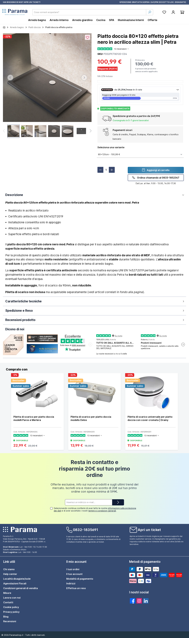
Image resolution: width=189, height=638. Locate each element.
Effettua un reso (76, 588)
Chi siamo (9, 569)
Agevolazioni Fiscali (14, 583)
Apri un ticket (149, 530)
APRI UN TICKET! (32, 2)
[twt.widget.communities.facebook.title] (132, 601)
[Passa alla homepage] (14, 12)
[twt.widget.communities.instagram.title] (139, 601)
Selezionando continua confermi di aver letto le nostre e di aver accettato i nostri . (95, 509)
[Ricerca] (149, 12)
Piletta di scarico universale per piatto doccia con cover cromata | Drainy (150, 418)
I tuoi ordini (72, 569)
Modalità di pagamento (79, 578)
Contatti (8, 602)
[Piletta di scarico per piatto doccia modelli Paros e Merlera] (37, 393)
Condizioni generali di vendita (20, 588)
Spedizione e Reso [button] (19, 310)
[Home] (4, 27)
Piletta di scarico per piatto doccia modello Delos (91, 418)
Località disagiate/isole (17, 578)
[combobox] (89, 12)
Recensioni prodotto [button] (20, 320)
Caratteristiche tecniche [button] (23, 301)
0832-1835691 (85, 530)
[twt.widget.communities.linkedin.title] (145, 601)
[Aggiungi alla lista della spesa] (87, 37)
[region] (47, 86)
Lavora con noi (12, 597)
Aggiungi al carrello (158, 170)
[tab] (94, 369)
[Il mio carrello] (182, 12)
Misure (7, 592)
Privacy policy (11, 611)
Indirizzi (70, 583)
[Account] (173, 12)
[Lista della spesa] (164, 12)
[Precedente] (10, 78)
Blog (5, 616)
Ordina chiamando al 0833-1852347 (157, 177)
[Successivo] (84, 78)
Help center (10, 574)
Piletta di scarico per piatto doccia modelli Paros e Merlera (33, 418)
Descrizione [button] (14, 195)
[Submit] (118, 502)
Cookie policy (11, 607)
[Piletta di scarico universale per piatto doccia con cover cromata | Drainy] (151, 393)
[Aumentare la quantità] (112, 170)
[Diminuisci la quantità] (100, 170)
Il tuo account (74, 574)
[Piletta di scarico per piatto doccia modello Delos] (94, 393)
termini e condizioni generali (102, 510)
